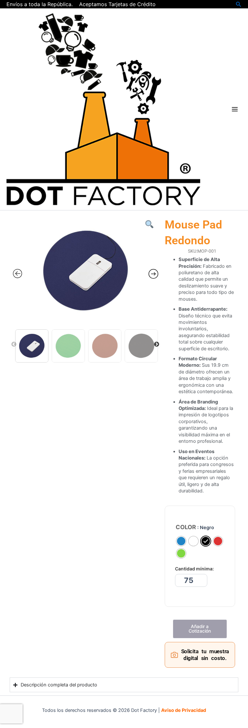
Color (186, 527)
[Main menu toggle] (235, 109)
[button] (239, 4)
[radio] (181, 541)
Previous (14, 344)
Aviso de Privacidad (183, 710)
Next (156, 344)
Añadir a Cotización (200, 629)
